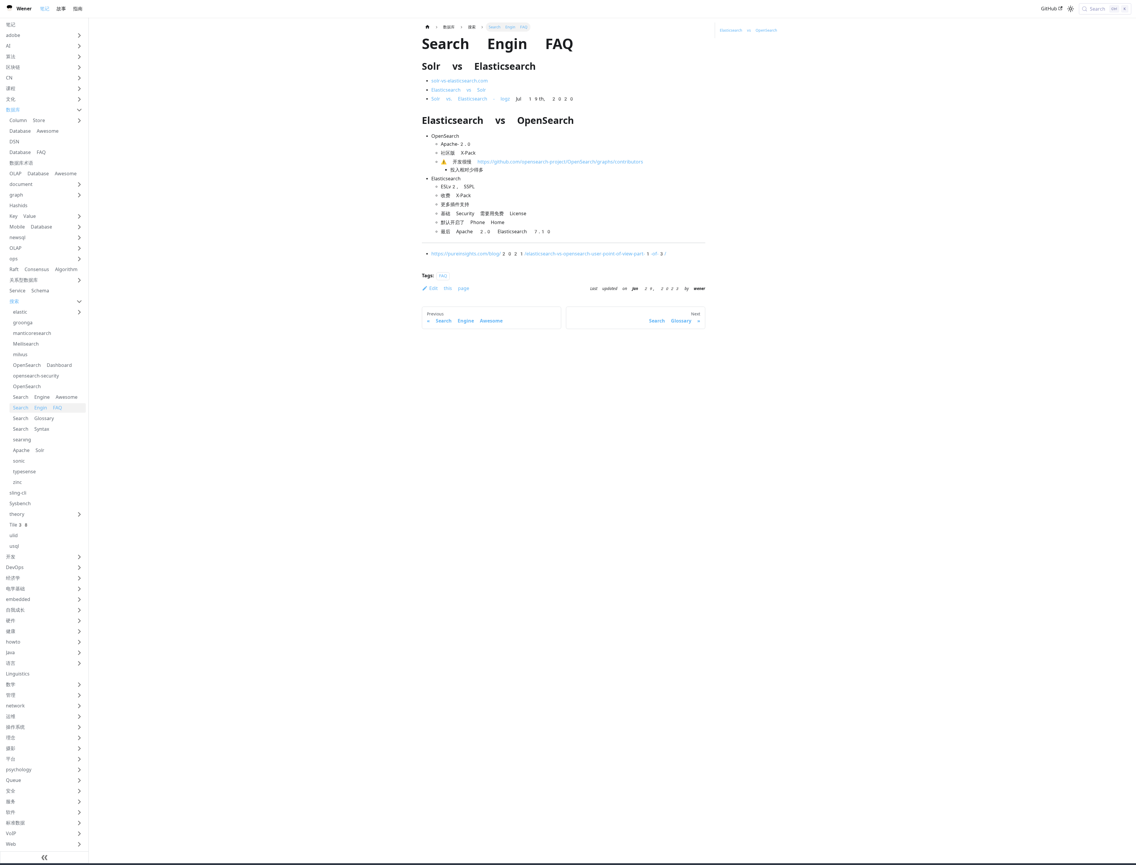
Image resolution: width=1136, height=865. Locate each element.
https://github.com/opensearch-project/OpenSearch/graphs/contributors (560, 162)
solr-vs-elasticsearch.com (459, 81)
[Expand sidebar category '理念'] (79, 738)
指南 (78, 9)
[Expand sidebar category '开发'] (79, 557)
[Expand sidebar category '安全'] (79, 791)
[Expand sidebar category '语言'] (79, 663)
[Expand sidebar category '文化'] (79, 99)
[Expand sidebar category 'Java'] (79, 652)
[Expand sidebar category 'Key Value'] (79, 216)
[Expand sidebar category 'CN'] (79, 78)
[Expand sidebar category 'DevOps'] (79, 567)
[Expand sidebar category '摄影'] (79, 748)
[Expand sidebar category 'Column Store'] (79, 120)
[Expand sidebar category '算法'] (79, 56)
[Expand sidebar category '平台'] (79, 759)
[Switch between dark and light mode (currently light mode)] (1070, 9)
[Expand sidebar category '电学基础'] (79, 589)
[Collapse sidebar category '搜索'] (79, 301)
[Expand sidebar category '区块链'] (79, 67)
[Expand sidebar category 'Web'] (79, 844)
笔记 (44, 9)
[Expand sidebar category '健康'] (79, 631)
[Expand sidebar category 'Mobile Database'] (79, 227)
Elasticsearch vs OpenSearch (748, 30)
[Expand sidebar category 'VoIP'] (79, 833)
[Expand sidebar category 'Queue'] (79, 780)
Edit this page (449, 288)
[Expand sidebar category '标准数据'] (79, 823)
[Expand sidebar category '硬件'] (79, 621)
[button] (44, 35)
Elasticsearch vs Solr (458, 90)
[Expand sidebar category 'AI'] (79, 46)
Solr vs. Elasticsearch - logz (470, 99)
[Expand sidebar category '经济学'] (79, 578)
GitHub (1049, 9)
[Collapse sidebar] (44, 857)
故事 (61, 9)
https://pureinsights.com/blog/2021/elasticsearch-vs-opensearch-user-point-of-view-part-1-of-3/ (548, 254)
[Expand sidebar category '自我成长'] (79, 610)
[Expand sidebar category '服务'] (79, 801)
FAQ (443, 275)
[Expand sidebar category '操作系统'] (79, 727)
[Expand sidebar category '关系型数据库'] (79, 280)
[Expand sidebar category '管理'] (79, 695)
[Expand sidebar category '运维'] (79, 716)
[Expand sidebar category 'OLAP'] (79, 248)
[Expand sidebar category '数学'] (79, 684)
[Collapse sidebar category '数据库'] (79, 110)
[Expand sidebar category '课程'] (79, 88)
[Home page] (427, 27)
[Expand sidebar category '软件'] (79, 812)
